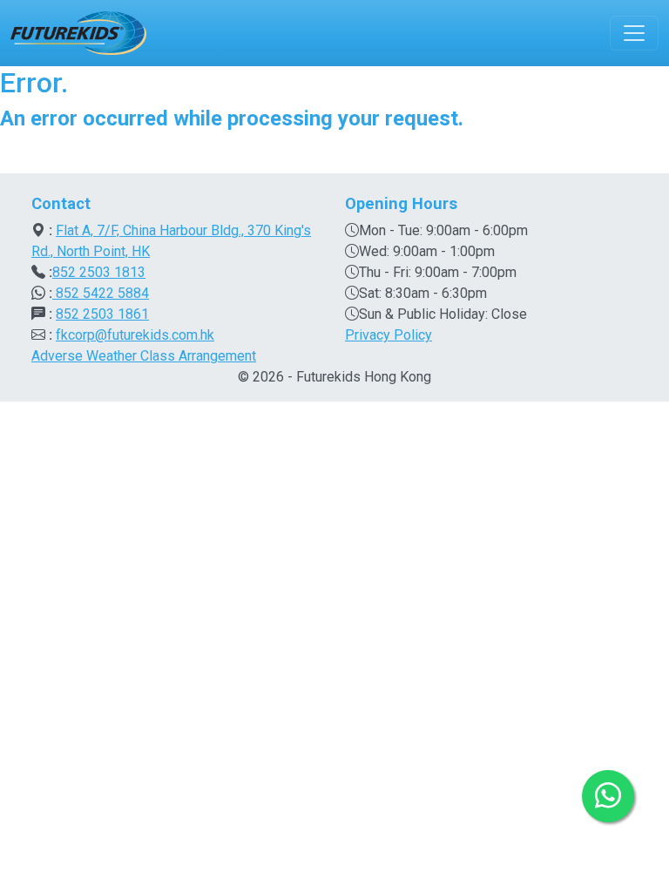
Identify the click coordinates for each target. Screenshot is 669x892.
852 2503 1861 (102, 314)
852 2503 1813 (98, 272)
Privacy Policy (388, 335)
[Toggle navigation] (634, 33)
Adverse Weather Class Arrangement (143, 356)
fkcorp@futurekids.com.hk (135, 335)
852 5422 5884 (100, 293)
